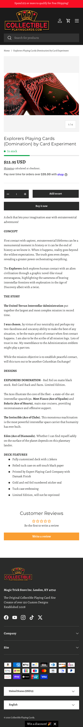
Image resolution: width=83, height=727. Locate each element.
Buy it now (41, 206)
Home (7, 50)
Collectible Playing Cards (22, 717)
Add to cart (55, 193)
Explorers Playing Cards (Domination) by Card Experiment (41, 50)
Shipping (9, 168)
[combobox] (41, 38)
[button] (68, 20)
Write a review (41, 536)
